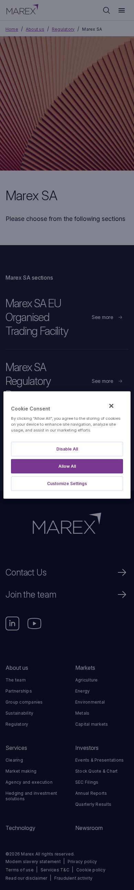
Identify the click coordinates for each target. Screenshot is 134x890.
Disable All (67, 448)
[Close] (111, 406)
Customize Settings (67, 483)
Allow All (67, 465)
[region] (67, 445)
